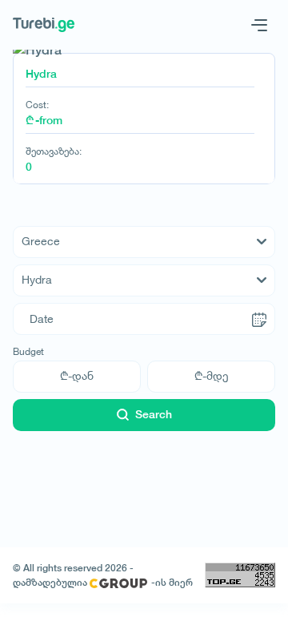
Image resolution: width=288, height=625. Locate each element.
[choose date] (259, 319)
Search (153, 414)
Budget (28, 352)
